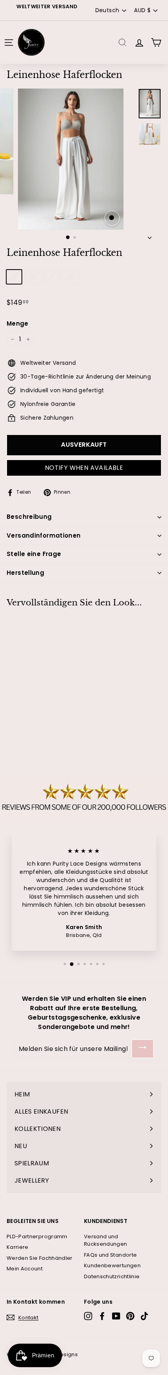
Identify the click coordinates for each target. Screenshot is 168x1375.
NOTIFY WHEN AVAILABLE (84, 467)
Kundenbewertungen (112, 1265)
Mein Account (25, 1268)
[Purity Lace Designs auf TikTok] (144, 1316)
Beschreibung (29, 517)
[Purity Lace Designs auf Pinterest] (130, 1316)
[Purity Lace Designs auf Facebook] (102, 1316)
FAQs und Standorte (110, 1255)
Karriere (18, 1247)
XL (71, 277)
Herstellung (25, 573)
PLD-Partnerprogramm (37, 1236)
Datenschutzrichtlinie (111, 1276)
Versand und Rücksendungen (105, 1240)
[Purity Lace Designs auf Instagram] (88, 1316)
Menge (18, 323)
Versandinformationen (44, 535)
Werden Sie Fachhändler (40, 1258)
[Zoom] (112, 218)
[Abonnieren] (143, 1049)
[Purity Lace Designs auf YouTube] (116, 1316)
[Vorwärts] (149, 236)
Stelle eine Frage (34, 554)
